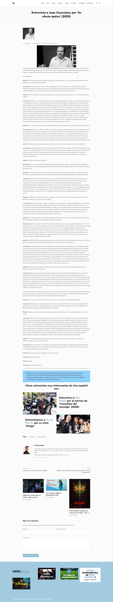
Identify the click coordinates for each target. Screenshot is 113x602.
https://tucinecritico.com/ (41, 457)
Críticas (67, 3)
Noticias (60, 3)
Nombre (25, 529)
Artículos (73, 3)
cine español (32, 436)
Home (42, 3)
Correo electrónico (61, 529)
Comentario (26, 537)
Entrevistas (90, 3)
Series (53, 3)
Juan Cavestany (41, 436)
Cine (48, 3)
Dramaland (82, 3)
